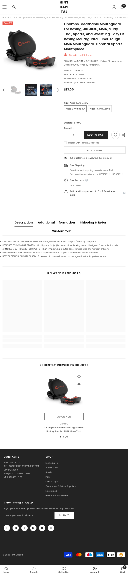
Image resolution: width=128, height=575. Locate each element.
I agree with (74, 142)
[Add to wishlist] (115, 135)
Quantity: (69, 128)
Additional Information (56, 222)
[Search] (14, 7)
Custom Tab (62, 231)
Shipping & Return (94, 222)
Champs (78, 70)
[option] (30, 50)
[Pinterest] (24, 528)
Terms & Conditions (90, 143)
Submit (64, 515)
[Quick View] (79, 384)
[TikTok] (33, 528)
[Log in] (114, 7)
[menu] (4, 7)
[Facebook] (7, 528)
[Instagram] (15, 528)
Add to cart (96, 134)
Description (23, 222)
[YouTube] (42, 528)
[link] (22, 340)
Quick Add (64, 416)
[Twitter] (51, 528)
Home (5, 17)
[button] (3, 90)
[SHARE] (123, 135)
